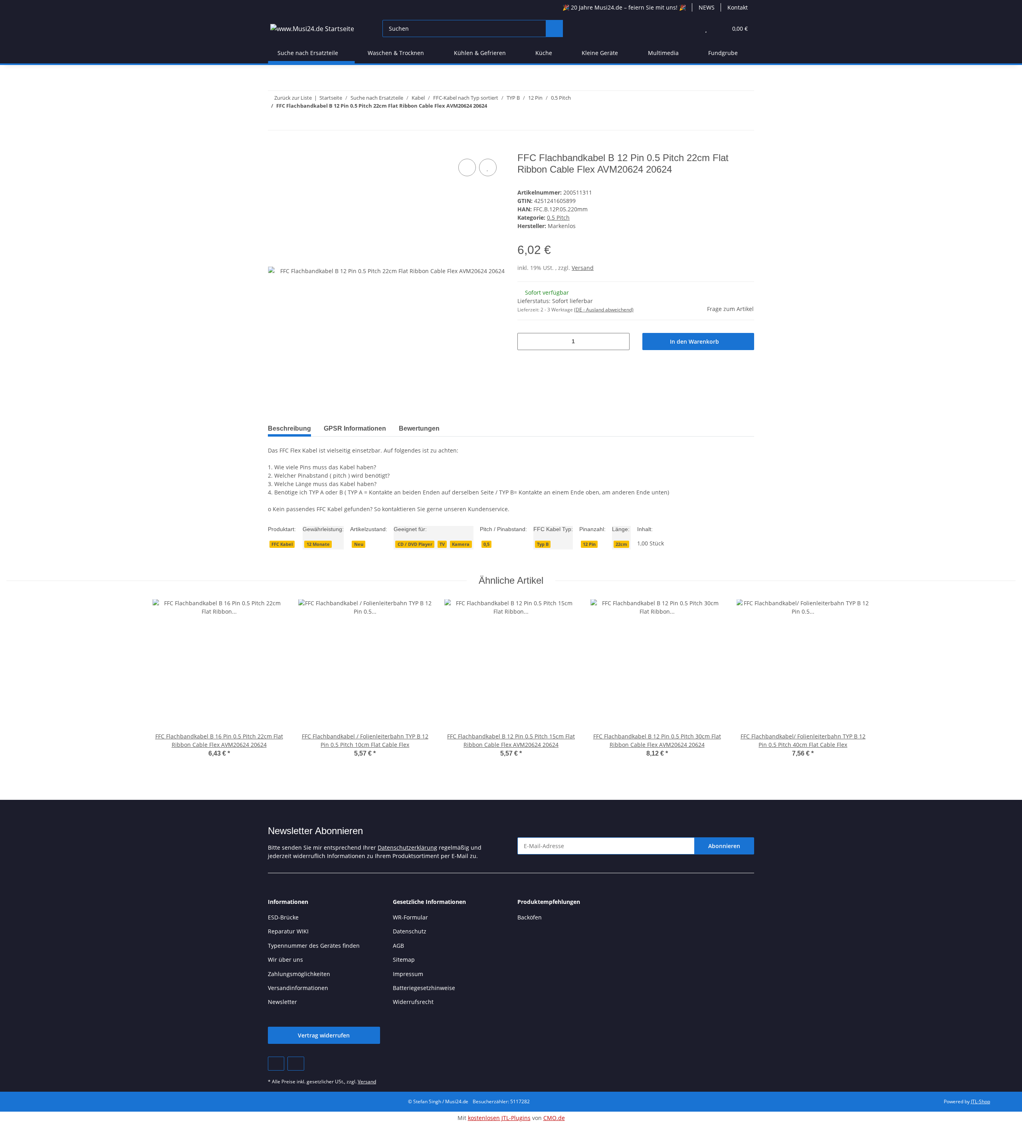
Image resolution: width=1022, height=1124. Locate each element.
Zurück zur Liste (293, 97)
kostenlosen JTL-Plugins (499, 1118)
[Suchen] (554, 28)
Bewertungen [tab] (419, 428)
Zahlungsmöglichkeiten (299, 974)
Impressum (408, 974)
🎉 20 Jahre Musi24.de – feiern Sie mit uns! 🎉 (624, 7)
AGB (398, 945)
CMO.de (554, 1118)
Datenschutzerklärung (407, 847)
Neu (358, 544)
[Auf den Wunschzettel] (488, 167)
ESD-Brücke (283, 917)
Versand (583, 268)
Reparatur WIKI (288, 931)
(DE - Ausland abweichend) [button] (604, 309)
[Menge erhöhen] (620, 341)
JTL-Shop (980, 1101)
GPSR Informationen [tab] (355, 428)
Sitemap (404, 959)
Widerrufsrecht (413, 1002)
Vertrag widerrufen (324, 1035)
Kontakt (737, 7)
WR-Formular (410, 917)
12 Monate (318, 544)
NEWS (707, 7)
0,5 (486, 544)
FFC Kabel (282, 544)
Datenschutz (409, 931)
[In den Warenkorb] (274, 148)
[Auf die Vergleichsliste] (467, 167)
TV (442, 544)
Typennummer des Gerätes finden (314, 945)
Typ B (543, 544)
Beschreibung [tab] (289, 428)
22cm (621, 544)
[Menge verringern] (526, 341)
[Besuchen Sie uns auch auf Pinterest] (276, 1064)
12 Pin (589, 544)
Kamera (460, 544)
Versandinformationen (298, 988)
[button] (690, 28)
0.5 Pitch (558, 217)
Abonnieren (724, 846)
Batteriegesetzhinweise (424, 988)
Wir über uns (285, 959)
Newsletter (282, 1002)
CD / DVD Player (415, 544)
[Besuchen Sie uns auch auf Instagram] (295, 1064)
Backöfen (529, 917)
